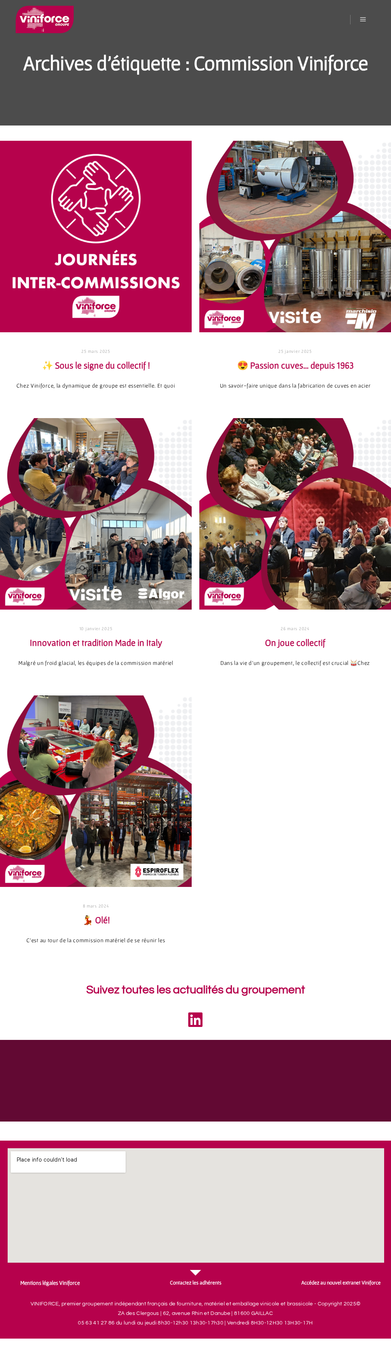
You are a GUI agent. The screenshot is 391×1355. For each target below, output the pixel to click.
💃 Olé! (96, 920)
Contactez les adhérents (195, 1282)
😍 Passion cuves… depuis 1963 (295, 365)
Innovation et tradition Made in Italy (96, 642)
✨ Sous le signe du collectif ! (96, 365)
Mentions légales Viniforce (50, 1282)
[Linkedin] (195, 1019)
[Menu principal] (363, 19)
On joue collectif (295, 642)
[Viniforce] (44, 19)
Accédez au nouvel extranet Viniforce (341, 1282)
